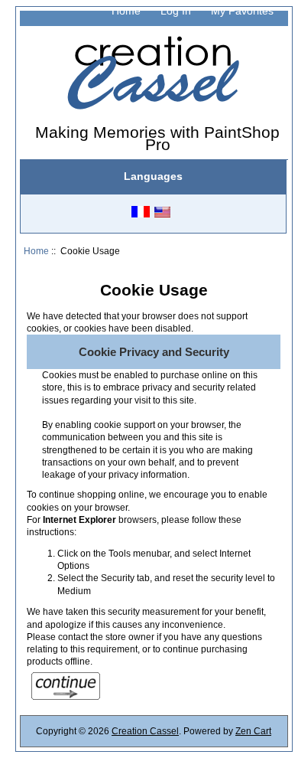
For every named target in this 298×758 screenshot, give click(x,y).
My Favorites (242, 11)
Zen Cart (253, 731)
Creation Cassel (145, 731)
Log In (175, 11)
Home (126, 11)
